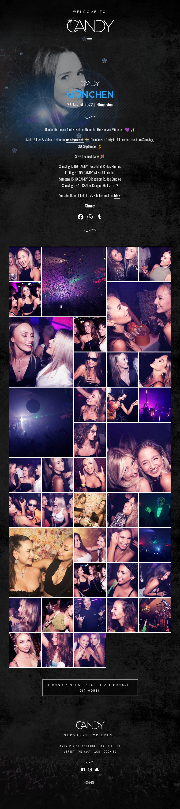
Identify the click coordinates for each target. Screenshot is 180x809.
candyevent (75, 139)
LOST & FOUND (110, 746)
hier (117, 195)
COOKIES (110, 751)
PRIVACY (85, 751)
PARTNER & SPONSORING (77, 746)
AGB (97, 751)
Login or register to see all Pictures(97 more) (90, 688)
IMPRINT (69, 751)
